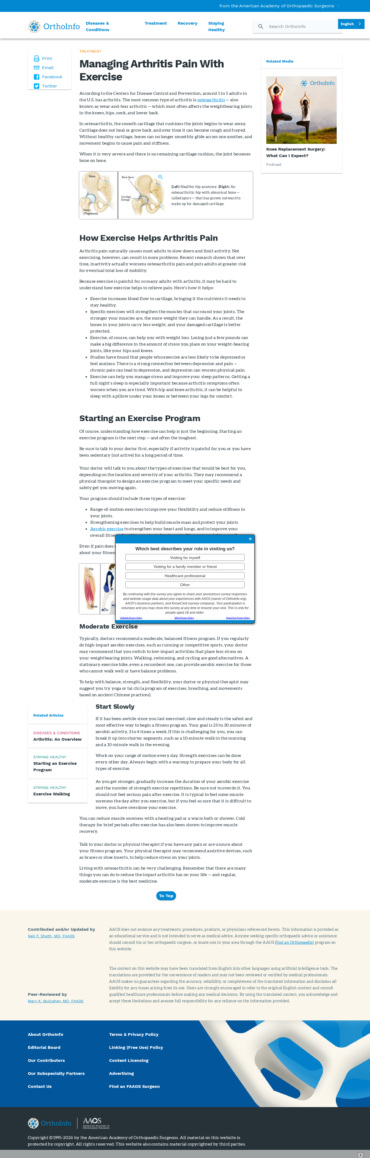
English (347, 24)
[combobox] (351, 24)
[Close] (250, 539)
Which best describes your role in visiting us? (185, 548)
